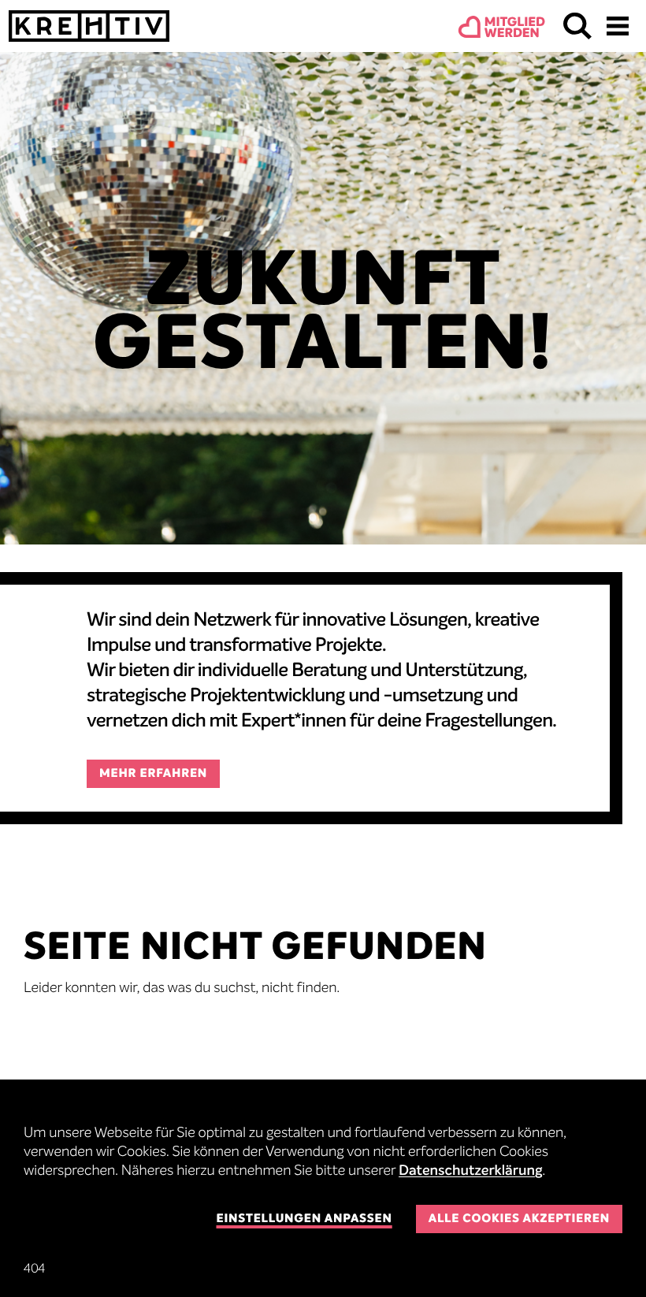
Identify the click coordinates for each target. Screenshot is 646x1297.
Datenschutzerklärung (471, 1172)
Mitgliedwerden (514, 28)
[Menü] (617, 26)
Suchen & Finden (577, 26)
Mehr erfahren (153, 774)
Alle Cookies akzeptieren (519, 1219)
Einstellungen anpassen (304, 1219)
